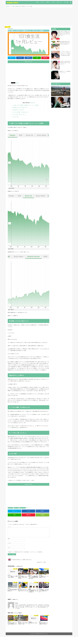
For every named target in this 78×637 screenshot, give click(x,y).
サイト (9, 547)
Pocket (17, 82)
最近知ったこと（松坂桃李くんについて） (65, 72)
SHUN (16, 603)
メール (9, 543)
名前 (9, 538)
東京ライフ (48, 2)
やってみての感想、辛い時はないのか (20, 112)
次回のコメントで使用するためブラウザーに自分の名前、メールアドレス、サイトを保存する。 (26, 551)
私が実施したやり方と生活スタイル (19, 107)
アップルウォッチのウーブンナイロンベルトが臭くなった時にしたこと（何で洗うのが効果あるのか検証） (65, 53)
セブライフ (42, 2)
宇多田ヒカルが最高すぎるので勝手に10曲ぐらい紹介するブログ (65, 63)
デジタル (53, 2)
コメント (9, 526)
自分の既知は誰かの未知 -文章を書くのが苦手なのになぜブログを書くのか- (65, 43)
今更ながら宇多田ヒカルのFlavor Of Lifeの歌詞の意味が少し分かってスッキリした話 (65, 33)
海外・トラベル (59, 2)
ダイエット (29, 507)
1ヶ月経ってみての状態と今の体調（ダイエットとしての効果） (25, 105)
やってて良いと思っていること (19, 114)
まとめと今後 (15, 116)
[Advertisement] (39, 17)
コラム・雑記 (66, 2)
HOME (37, 2)
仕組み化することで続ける (18, 109)
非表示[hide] (32, 102)
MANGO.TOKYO (12, 2)
